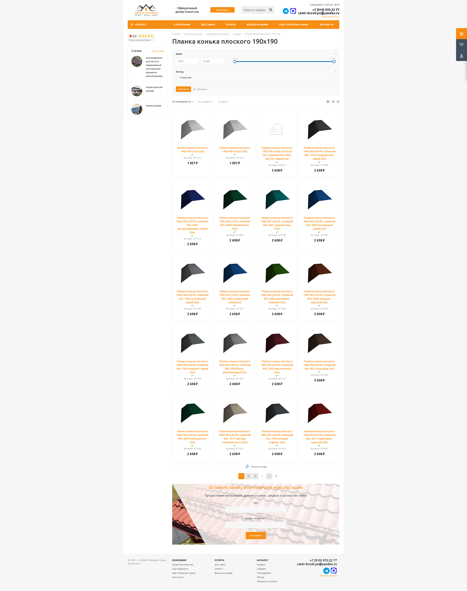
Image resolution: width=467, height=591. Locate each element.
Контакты (326, 24)
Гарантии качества (182, 564)
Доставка (208, 24)
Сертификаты (180, 568)
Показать (183, 89)
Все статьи (158, 51)
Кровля (261, 564)
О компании (181, 24)
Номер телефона (255, 518)
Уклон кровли (153, 105)
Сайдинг (261, 568)
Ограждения (264, 573)
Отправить (255, 535)
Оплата (231, 24)
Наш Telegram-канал (293, 24)
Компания (179, 560)
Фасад (260, 577)
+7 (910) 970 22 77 (325, 9)
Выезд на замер (257, 24)
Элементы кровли (267, 581)
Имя (256, 502)
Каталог (262, 560)
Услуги (219, 560)
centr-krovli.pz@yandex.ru (318, 13)
